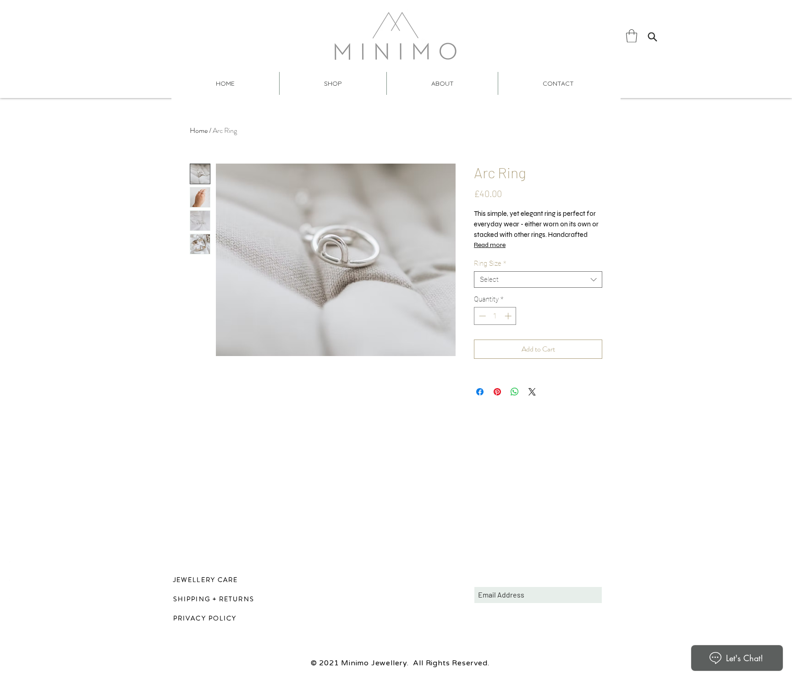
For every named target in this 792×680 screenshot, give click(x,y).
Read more (490, 245)
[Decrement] (481, 315)
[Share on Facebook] (479, 391)
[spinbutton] (495, 315)
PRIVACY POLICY (204, 618)
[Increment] (509, 315)
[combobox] (538, 279)
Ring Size (490, 263)
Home (199, 130)
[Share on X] (532, 391)
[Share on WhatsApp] (514, 391)
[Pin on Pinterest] (497, 391)
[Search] (652, 37)
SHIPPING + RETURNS (213, 598)
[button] (631, 36)
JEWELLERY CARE (205, 579)
